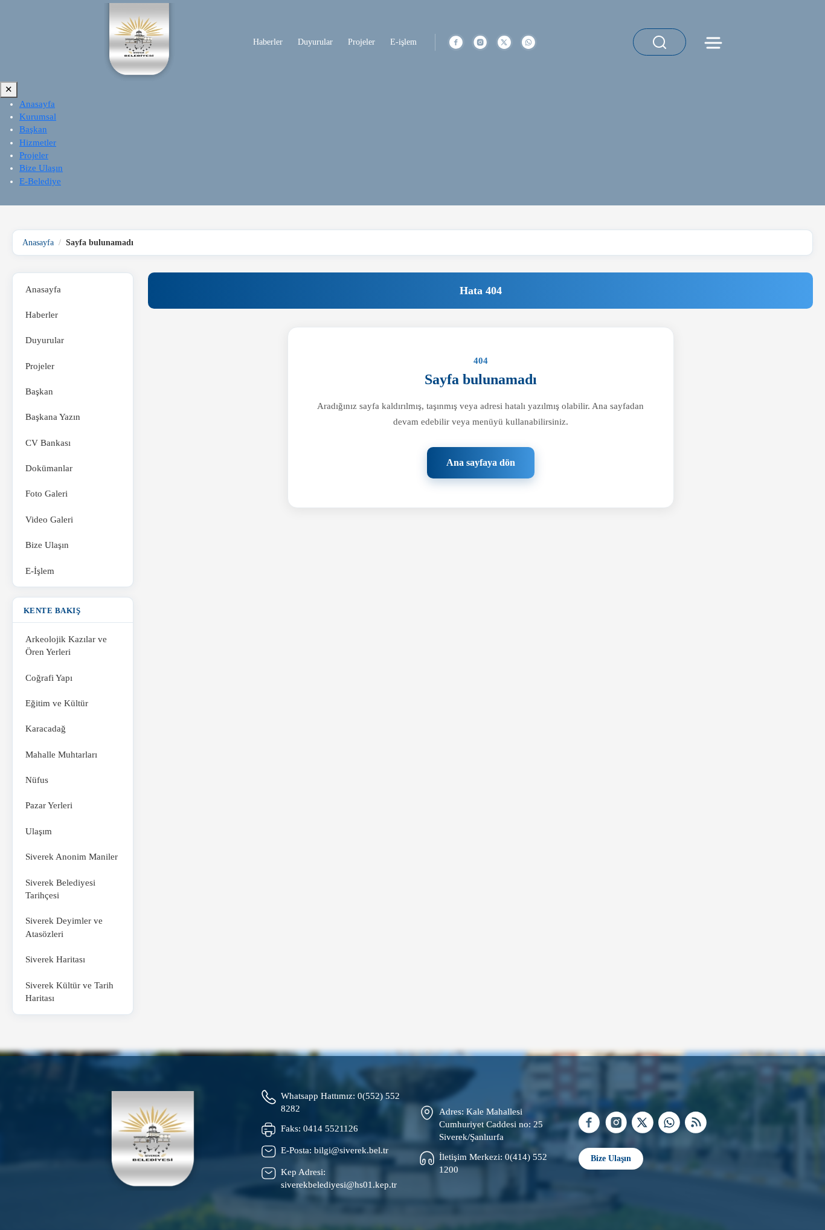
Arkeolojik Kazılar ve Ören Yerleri (66, 645)
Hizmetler (37, 142)
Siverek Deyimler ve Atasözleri (64, 927)
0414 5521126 (330, 1128)
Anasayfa (37, 104)
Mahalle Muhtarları (61, 754)
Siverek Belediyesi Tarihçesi (60, 889)
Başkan (33, 129)
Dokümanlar (48, 468)
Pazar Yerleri (48, 805)
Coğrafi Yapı (48, 677)
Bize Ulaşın (41, 168)
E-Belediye (40, 181)
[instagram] (480, 42)
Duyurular (315, 42)
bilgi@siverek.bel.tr (351, 1150)
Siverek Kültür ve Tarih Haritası (69, 991)
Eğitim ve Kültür (56, 703)
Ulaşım (38, 831)
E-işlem (403, 42)
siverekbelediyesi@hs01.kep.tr (339, 1185)
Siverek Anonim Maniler (71, 857)
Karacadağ (45, 729)
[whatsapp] (528, 42)
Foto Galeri (46, 494)
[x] (504, 42)
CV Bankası (48, 442)
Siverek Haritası (55, 960)
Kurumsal (37, 116)
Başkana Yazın (52, 417)
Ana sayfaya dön (480, 462)
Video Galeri (49, 519)
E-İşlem (39, 570)
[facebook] (456, 42)
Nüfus (36, 780)
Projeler (361, 42)
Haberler (268, 42)
